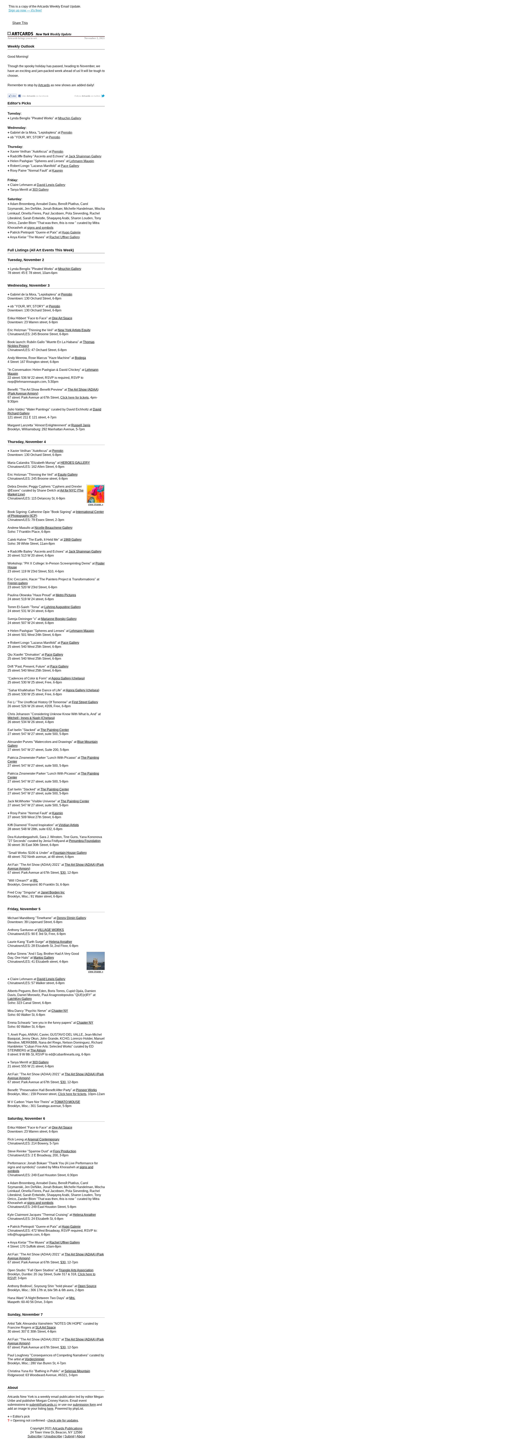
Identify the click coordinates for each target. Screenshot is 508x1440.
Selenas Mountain (77, 1371)
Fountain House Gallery (70, 852)
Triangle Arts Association (76, 1270)
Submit (69, 1436)
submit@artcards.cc (43, 1404)
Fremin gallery (18, 583)
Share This (20, 23)
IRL (35, 880)
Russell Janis (80, 425)
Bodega (80, 358)
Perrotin (66, 132)
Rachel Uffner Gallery (64, 237)
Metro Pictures (66, 595)
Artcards (44, 85)
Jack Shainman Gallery (85, 156)
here (50, 1408)
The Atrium (38, 1050)
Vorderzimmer (34, 1359)
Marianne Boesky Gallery (59, 619)
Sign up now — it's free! (25, 10)
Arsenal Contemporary (43, 1139)
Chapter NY (59, 1010)
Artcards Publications (67, 1428)
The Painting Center (54, 730)
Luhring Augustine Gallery (62, 607)
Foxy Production (64, 1151)
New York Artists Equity (74, 330)
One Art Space (62, 318)
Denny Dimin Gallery (71, 918)
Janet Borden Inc (53, 892)
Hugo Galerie (71, 232)
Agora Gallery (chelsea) (68, 678)
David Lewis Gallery (51, 185)
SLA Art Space (45, 1327)
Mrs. (72, 1298)
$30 (63, 872)
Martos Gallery (44, 957)
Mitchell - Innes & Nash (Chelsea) (31, 718)
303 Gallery (40, 189)
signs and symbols (40, 227)
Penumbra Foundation (85, 841)
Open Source (87, 1286)
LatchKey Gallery (20, 999)
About (81, 1436)
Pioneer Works (86, 1090)
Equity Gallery (68, 474)
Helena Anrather (60, 941)
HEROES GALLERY (75, 462)
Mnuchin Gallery (69, 118)
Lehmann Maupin (81, 161)
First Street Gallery (85, 702)
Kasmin (57, 170)
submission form (84, 1404)
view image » (95, 504)
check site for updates (62, 1420)
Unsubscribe (53, 1436)
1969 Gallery (73, 539)
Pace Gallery (70, 165)
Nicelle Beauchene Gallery (53, 527)
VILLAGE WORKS (51, 930)
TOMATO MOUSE (67, 1102)
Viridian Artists (69, 825)
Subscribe (35, 1436)
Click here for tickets (74, 397)
